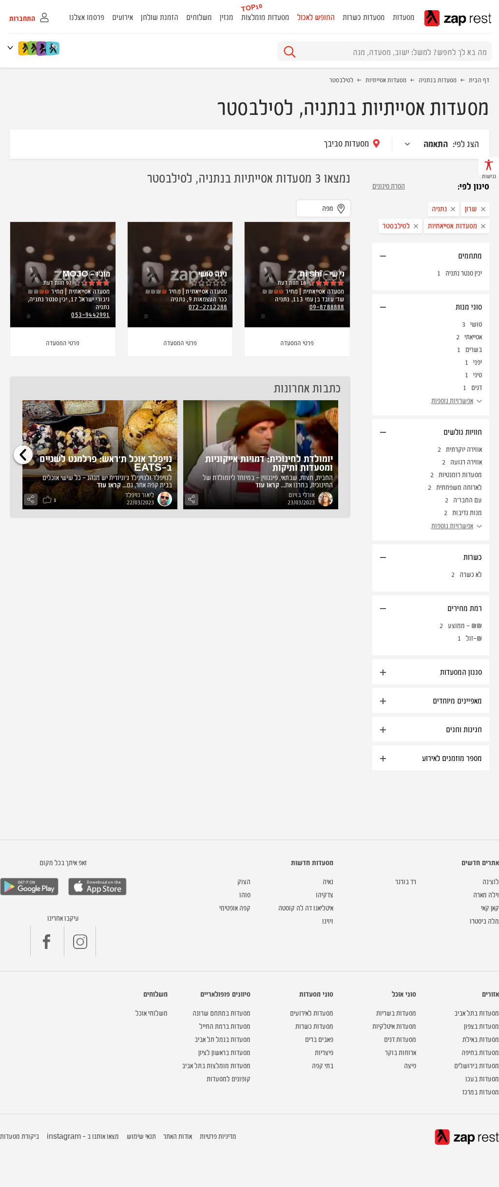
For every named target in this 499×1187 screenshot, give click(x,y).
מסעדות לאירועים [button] (311, 1012)
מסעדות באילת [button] (480, 1038)
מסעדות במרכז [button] (480, 1091)
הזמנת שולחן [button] (159, 16)
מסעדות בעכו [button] (482, 1078)
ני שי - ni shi (322, 273)
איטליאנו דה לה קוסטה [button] (305, 907)
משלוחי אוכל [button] (151, 1012)
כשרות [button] (472, 556)
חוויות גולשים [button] (462, 431)
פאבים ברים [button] (319, 1038)
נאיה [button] (328, 881)
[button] (12, 47)
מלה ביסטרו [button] (484, 920)
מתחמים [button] (470, 255)
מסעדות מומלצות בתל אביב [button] (216, 1065)
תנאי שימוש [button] (141, 1135)
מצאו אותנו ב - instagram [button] (83, 1135)
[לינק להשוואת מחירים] (53, 48)
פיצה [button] (410, 1065)
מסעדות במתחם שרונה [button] (221, 1012)
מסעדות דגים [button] (400, 1038)
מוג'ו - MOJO (86, 273)
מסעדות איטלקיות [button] (394, 1025)
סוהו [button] (244, 894)
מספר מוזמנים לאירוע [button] (452, 757)
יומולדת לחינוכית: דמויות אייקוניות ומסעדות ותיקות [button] (269, 462)
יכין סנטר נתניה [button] (463, 272)
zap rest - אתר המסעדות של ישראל (458, 18)
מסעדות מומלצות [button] (265, 16)
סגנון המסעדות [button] (461, 671)
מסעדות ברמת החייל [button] (224, 1025)
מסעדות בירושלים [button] (476, 1065)
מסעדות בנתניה (438, 79)
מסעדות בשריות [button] (396, 1012)
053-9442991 (90, 314)
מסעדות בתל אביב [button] (476, 1012)
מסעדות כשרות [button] (364, 16)
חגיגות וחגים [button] (464, 728)
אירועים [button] (122, 16)
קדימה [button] (23, 454)
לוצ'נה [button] (490, 881)
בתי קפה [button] (322, 1065)
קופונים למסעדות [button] (228, 1078)
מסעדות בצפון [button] (481, 1025)
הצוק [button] (243, 881)
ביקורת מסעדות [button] (19, 1135)
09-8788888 (327, 306)
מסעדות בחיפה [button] (480, 1052)
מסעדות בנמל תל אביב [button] (222, 1038)
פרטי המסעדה (297, 342)
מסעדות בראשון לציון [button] (224, 1052)
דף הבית (479, 79)
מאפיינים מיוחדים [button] (457, 700)
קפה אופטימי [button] (234, 907)
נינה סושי (212, 273)
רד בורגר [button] (405, 881)
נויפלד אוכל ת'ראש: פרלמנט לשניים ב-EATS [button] (105, 462)
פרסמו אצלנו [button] (86, 16)
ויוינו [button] (327, 920)
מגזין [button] (226, 16)
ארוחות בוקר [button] (400, 1052)
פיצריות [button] (324, 1052)
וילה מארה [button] (486, 894)
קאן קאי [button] (490, 907)
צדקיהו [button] (324, 894)
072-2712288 (208, 306)
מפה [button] (327, 207)
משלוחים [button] (199, 16)
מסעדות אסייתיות (385, 79)
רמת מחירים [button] (464, 607)
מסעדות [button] (404, 16)
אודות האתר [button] (177, 1135)
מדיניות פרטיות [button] (218, 1135)
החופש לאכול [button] (316, 16)
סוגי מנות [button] (469, 306)
